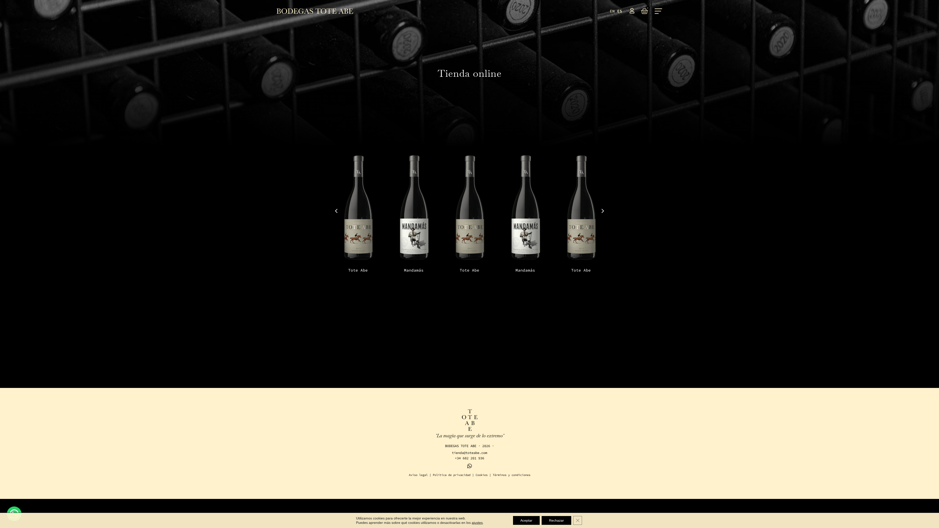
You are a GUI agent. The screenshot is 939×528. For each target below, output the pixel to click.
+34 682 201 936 (469, 458)
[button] (603, 211)
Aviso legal (418, 475)
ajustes (477, 523)
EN (612, 11)
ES (619, 11)
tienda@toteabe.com (469, 453)
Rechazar (556, 520)
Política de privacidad (451, 475)
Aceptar (526, 520)
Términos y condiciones (511, 475)
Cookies (482, 475)
